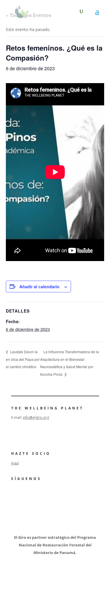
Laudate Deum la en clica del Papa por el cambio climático (23, 359)
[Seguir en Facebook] (15, 495)
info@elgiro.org (36, 417)
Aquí (15, 463)
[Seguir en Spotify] (48, 495)
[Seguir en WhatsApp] (64, 495)
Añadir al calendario (39, 286)
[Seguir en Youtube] (32, 495)
